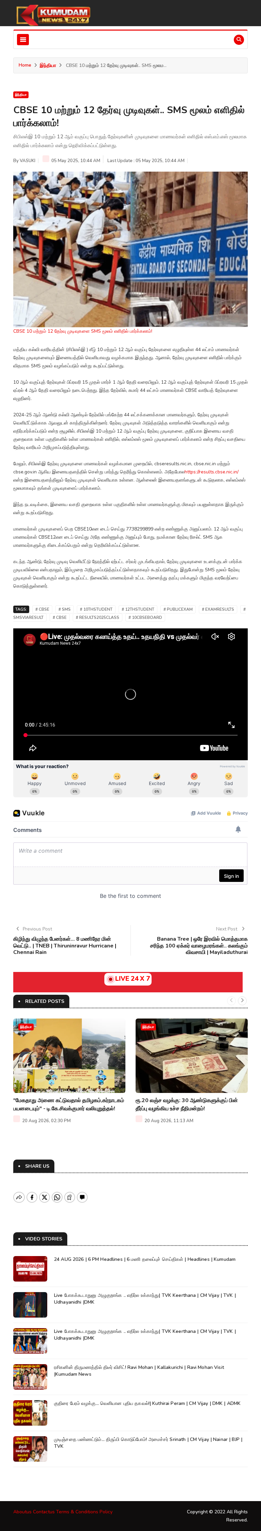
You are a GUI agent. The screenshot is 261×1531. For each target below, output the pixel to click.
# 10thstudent (96, 609)
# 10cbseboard (145, 617)
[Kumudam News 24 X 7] (52, 15)
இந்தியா (48, 65)
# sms (64, 609)
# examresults (218, 609)
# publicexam (178, 609)
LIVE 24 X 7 (132, 978)
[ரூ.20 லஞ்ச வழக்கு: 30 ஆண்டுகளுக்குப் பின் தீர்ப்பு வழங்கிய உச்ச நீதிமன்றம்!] (192, 1056)
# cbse (42, 609)
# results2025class (97, 617)
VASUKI (27, 161)
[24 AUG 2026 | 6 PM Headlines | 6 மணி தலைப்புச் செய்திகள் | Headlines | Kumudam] (30, 1269)
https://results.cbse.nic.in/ (212, 472)
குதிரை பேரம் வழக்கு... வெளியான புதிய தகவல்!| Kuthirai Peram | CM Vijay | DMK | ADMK (147, 1403)
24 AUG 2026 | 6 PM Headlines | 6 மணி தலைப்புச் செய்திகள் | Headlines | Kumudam (145, 1259)
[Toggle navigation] (23, 39)
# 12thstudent (138, 609)
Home (25, 65)
